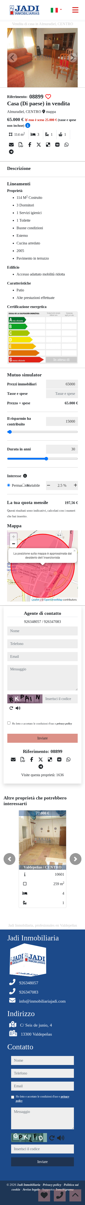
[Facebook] (30, 144)
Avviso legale (32, 1189)
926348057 (32, 622)
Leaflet (35, 599)
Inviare (42, 738)
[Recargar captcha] (11, 708)
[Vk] (58, 144)
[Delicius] (48, 144)
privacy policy (64, 723)
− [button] (13, 544)
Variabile (33, 485)
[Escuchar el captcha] (18, 708)
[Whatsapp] (66, 144)
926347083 (52, 622)
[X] (39, 144)
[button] (9, 859)
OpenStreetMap (53, 599)
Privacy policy (52, 1184)
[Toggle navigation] (75, 9)
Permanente (20, 485)
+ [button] (13, 537)
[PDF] (22, 144)
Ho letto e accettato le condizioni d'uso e (42, 723)
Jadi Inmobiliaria (29, 1184)
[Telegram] (11, 151)
